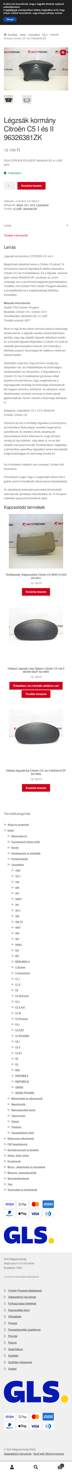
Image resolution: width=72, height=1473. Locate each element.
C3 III (18, 1013)
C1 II (17, 984)
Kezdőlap (13, 34)
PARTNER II (21, 1075)
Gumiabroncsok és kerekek (23, 1150)
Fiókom (12, 1467)
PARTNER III (22, 1081)
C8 (16, 1064)
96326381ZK (30, 208)
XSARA (19, 1087)
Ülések (15, 1121)
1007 (18, 870)
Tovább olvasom (36, 694)
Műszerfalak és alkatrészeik (27, 1098)
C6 (16, 1058)
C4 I (17, 1024)
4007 (18, 927)
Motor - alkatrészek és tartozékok (26, 1167)
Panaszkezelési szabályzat (24, 1330)
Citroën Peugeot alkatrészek (25, 1290)
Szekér (12, 1369)
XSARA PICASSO (24, 1092)
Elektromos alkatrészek (21, 1138)
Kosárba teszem (31, 186)
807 (17, 955)
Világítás (16, 1127)
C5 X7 (18, 1053)
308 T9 (19, 921)
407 (17, 938)
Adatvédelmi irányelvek (22, 1297)
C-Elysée (20, 967)
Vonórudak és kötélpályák (22, 1189)
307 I (18, 910)
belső (23, 34)
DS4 (17, 1070)
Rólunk (12, 1342)
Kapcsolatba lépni (19, 1310)
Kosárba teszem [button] (36, 592)
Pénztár (12, 1336)
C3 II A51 (20, 1007)
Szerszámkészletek (18, 1178)
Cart (55, 1464)
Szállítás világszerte (20, 1362)
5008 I (18, 944)
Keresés (36, 1467)
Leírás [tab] (7, 225)
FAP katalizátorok (17, 1144)
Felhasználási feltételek (22, 1303)
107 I (18, 876)
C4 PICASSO (22, 1035)
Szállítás (13, 1355)
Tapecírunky (18, 1115)
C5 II (44, 34)
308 (17, 916)
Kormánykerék (19, 858)
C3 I (17, 1001)
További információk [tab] (16, 235)
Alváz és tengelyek (18, 824)
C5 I (26, 205)
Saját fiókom (15, 1349)
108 (17, 881)
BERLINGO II (22, 961)
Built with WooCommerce (49, 1454)
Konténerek (14, 1161)
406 (17, 933)
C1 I (17, 978)
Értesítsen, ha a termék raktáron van (36, 686)
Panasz (12, 1323)
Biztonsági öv (19, 836)
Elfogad (10, 19)
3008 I (18, 898)
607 (17, 950)
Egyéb (15, 847)
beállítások (11, 10)
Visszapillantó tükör (22, 1132)
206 (17, 887)
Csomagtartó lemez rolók (25, 841)
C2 (16, 990)
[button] (63, 52)
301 (17, 904)
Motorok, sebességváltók (22, 1172)
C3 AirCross (22, 995)
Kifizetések (14, 1316)
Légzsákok (34, 34)
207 (17, 893)
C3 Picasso (21, 1018)
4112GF (17, 208)
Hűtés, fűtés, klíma (18, 1155)
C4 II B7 (19, 1030)
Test (10, 1184)
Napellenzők (18, 1104)
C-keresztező (22, 973)
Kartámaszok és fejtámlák (26, 853)
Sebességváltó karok (23, 1110)
